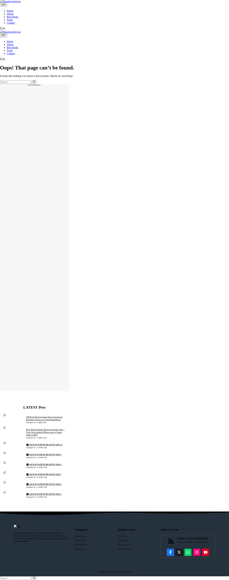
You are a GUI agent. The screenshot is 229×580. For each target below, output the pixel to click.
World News (80, 540)
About (10, 13)
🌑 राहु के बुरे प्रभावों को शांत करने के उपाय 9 (43, 454)
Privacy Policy (124, 549)
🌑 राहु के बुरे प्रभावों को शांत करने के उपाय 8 (43, 464)
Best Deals (12, 16)
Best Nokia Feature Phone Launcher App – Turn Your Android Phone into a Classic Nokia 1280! (45, 432)
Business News (81, 544)
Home (10, 10)
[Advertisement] (34, 238)
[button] (2, 28)
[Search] (34, 82)
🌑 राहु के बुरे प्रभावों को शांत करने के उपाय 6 (43, 484)
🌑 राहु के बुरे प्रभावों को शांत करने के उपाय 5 (43, 494)
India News (80, 536)
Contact (11, 22)
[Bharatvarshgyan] (10, 1)
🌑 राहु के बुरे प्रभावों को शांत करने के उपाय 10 (44, 445)
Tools (10, 19)
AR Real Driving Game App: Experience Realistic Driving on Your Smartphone (44, 418)
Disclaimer (123, 544)
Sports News (80, 549)
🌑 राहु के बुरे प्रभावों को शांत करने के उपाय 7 (43, 474)
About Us (122, 536)
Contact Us (123, 540)
